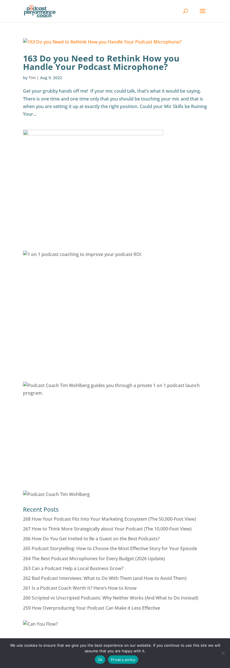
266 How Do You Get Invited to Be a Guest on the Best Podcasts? (91, 539)
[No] (223, 653)
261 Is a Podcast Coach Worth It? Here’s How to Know (80, 588)
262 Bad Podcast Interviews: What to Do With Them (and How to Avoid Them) (105, 578)
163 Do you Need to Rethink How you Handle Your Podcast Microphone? (101, 62)
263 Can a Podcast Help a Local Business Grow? (73, 568)
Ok (100, 659)
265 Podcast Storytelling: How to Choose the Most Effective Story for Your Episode (110, 548)
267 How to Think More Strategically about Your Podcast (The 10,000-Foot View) (107, 529)
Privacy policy (123, 659)
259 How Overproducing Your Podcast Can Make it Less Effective (91, 608)
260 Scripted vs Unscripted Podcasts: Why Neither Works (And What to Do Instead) (110, 598)
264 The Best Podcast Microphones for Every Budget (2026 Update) (94, 558)
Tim (32, 77)
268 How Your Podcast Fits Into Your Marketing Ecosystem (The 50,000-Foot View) (109, 519)
